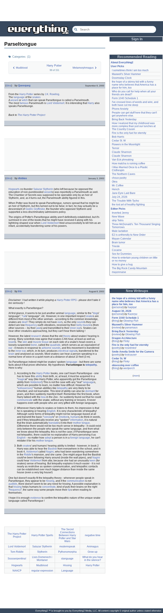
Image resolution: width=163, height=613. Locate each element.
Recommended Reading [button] (136, 57)
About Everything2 (122, 62)
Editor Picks (118, 208)
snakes (36, 97)
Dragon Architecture (124, 338)
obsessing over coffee (125, 365)
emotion (63, 416)
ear (59, 322)
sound (80, 322)
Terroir (115, 148)
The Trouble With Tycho (125, 200)
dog (95, 313)
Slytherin (42, 551)
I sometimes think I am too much (130, 70)
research (36, 336)
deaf (24, 322)
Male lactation (120, 231)
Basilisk (52, 448)
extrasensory (25, 388)
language (19, 97)
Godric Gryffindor (35, 209)
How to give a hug (122, 264)
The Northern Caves (123, 174)
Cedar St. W (119, 140)
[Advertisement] (81, 10)
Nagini (50, 451)
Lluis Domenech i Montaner (42, 559)
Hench (115, 189)
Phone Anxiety (120, 108)
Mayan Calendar (121, 238)
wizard (14, 100)
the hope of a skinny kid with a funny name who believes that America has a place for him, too (134, 84)
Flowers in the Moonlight (126, 144)
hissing (50, 480)
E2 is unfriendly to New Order (129, 234)
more (136, 375)
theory (66, 336)
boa (43, 397)
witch (25, 100)
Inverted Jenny (120, 212)
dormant (90, 391)
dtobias (22, 178)
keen (92, 460)
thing (115, 320)
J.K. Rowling (52, 94)
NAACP (17, 570)
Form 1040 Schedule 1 (125, 98)
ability (39, 376)
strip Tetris (118, 220)
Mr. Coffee (118, 185)
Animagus (92, 546)
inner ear (75, 328)
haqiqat (132, 307)
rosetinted (130, 347)
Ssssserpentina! (17, 558)
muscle (87, 325)
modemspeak (67, 546)
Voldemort (36, 382)
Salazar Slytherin (43, 189)
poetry (116, 347)
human (74, 416)
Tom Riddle (17, 551)
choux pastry (119, 177)
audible (12, 483)
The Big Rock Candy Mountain (129, 268)
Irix (20, 291)
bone (34, 344)
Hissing (67, 565)
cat (24, 316)
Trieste (116, 246)
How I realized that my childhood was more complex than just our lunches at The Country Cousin (134, 126)
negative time (92, 535)
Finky (126, 341)
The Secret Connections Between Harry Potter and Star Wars (67, 535)
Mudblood (42, 565)
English (51, 411)
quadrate (55, 344)
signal (72, 350)
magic (21, 379)
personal (118, 307)
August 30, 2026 (121, 311)
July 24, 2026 (119, 196)
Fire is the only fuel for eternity (129, 132)
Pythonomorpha (67, 551)
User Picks (117, 66)
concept (48, 416)
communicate (24, 400)
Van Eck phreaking (122, 159)
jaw (38, 328)
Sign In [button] (137, 39)
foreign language (80, 437)
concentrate (49, 486)
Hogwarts (14, 189)
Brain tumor (118, 242)
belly (79, 325)
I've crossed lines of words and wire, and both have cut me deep (135, 104)
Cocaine (117, 250)
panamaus (131, 327)
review (116, 327)
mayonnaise (119, 272)
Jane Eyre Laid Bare (123, 193)
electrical (63, 350)
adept (48, 437)
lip (69, 489)
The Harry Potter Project (31, 114)
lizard (11, 341)
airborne (46, 347)
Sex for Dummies (122, 253)
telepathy (91, 364)
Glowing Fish (130, 320)
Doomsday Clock (122, 77)
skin (24, 341)
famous (24, 103)
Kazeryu (132, 314)
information (76, 419)
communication (75, 480)
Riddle (28, 454)
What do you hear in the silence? (92, 559)
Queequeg (24, 85)
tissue (45, 341)
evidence (35, 497)
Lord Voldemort (55, 103)
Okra (114, 181)
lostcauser (131, 354)
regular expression (42, 570)
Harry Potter (54, 65)
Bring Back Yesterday (124, 119)
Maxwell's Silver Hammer (126, 74)
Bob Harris (118, 136)
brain (11, 353)
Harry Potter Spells (42, 535)
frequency (31, 325)
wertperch (129, 368)
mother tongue (81, 422)
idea (8, 85)
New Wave (118, 216)
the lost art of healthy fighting (128, 204)
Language (67, 570)
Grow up (92, 551)
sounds (56, 347)
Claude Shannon (122, 152)
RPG (74, 300)
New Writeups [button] (137, 291)
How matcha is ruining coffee (128, 163)
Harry (91, 103)
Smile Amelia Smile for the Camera (133, 351)
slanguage (67, 558)
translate (54, 422)
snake (89, 316)
